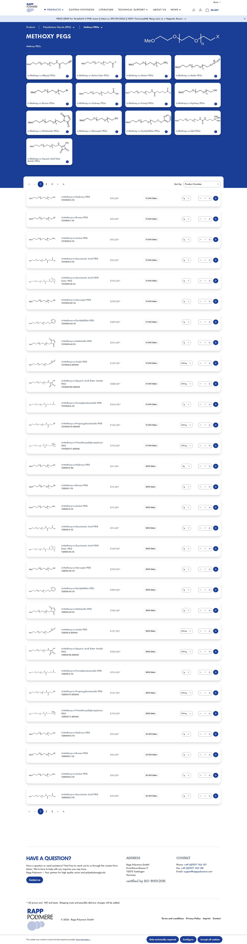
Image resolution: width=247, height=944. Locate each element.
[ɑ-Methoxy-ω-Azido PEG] (42, 363)
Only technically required (162, 939)
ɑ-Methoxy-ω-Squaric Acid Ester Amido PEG (82, 382)
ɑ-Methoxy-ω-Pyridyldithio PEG (77, 320)
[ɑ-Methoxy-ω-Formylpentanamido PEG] (42, 404)
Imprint (206, 918)
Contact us (34, 879)
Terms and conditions (173, 918)
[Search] (193, 10)
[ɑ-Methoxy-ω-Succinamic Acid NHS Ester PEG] (42, 280)
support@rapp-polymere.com (198, 871)
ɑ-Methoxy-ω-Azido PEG (74, 361)
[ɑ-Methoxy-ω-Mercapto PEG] (42, 301)
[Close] (245, 19)
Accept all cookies (210, 939)
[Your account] (200, 10)
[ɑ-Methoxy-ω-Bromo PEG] (42, 219)
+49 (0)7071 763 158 (192, 868)
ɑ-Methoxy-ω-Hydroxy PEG (75, 196)
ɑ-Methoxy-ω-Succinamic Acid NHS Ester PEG (80, 279)
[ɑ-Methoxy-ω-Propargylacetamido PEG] (42, 425)
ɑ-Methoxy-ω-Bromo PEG (74, 217)
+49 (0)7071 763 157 (195, 864)
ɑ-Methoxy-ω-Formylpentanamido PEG (81, 403)
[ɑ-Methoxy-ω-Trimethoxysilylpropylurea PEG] (42, 445)
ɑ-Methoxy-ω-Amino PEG (74, 238)
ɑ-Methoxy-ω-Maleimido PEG (76, 341)
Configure (188, 939)
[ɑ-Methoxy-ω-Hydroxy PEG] (42, 198)
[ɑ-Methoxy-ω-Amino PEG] (42, 239)
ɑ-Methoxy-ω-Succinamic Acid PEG (79, 258)
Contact (217, 918)
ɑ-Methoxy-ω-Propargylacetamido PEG (81, 423)
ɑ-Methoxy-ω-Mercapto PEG (76, 300)
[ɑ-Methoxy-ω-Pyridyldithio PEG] (42, 322)
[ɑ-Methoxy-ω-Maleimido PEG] (42, 342)
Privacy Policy (193, 918)
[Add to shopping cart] (215, 198)
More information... (83, 939)
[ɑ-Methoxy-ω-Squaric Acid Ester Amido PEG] (42, 384)
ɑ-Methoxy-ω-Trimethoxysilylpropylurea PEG (82, 444)
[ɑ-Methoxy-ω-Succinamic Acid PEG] (42, 260)
